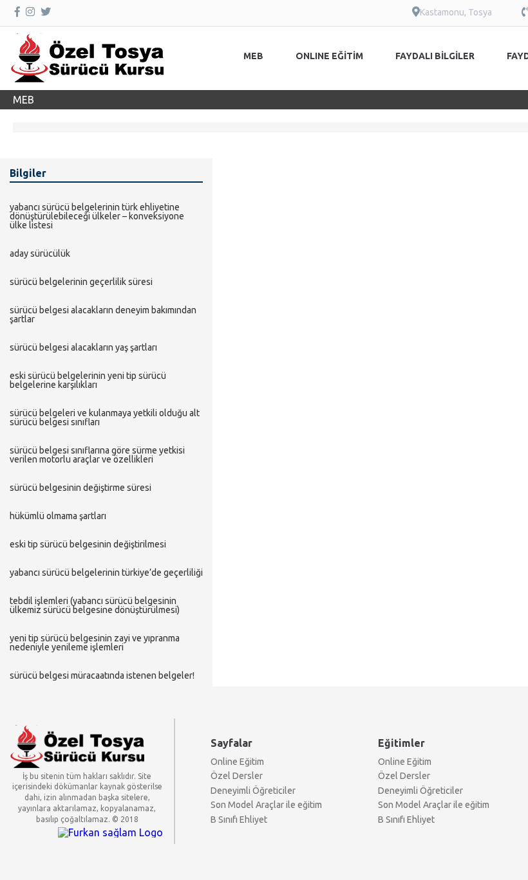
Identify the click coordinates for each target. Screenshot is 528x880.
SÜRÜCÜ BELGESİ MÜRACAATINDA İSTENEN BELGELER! (102, 675)
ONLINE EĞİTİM (329, 56)
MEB (253, 56)
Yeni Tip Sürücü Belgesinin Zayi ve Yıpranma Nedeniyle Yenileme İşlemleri (95, 642)
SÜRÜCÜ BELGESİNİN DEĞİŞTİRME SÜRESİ (80, 487)
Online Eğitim (237, 761)
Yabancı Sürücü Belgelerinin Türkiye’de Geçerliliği (106, 572)
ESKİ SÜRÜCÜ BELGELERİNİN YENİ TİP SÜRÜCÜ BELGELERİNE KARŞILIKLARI (88, 380)
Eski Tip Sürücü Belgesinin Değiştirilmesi (88, 544)
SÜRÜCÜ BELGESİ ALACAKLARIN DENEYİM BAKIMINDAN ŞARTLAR (103, 314)
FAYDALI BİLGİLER (435, 56)
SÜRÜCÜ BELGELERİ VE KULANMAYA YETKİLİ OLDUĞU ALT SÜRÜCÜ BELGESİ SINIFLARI (105, 417)
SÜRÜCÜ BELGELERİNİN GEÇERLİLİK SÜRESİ (81, 282)
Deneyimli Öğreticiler (253, 790)
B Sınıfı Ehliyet (239, 819)
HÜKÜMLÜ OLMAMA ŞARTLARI (58, 516)
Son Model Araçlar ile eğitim (266, 805)
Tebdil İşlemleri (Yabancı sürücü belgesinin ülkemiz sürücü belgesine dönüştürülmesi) (95, 605)
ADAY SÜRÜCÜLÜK (40, 253)
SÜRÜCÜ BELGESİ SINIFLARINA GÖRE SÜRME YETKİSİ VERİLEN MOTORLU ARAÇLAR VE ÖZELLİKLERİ (97, 454)
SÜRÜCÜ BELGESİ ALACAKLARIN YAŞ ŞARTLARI (83, 347)
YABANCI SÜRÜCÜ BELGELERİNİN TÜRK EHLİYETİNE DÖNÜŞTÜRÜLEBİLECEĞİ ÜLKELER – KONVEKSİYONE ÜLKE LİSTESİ (97, 216)
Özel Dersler (237, 776)
